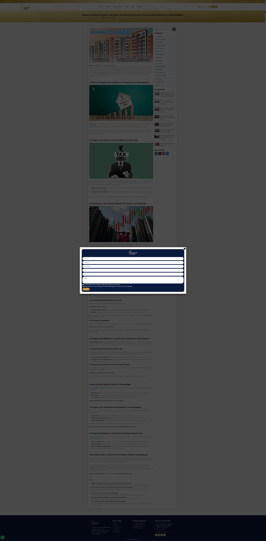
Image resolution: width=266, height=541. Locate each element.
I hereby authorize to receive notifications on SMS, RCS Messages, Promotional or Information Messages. (108, 286)
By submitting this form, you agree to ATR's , (102, 284)
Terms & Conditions (115, 284)
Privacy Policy (107, 284)
